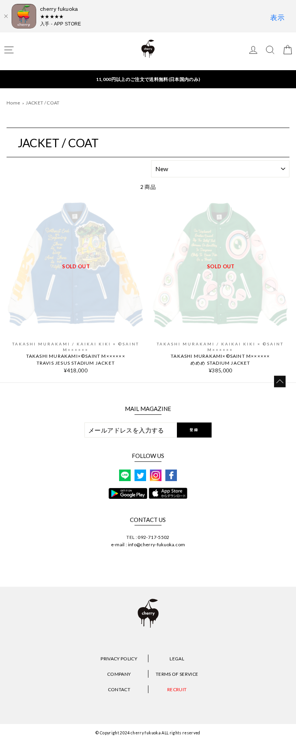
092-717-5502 (153, 537)
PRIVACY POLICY (119, 659)
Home (13, 103)
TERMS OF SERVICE (177, 674)
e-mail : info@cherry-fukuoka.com (148, 544)
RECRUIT (177, 689)
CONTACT (119, 689)
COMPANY (119, 674)
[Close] (5, 16)
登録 (194, 430)
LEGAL (177, 659)
